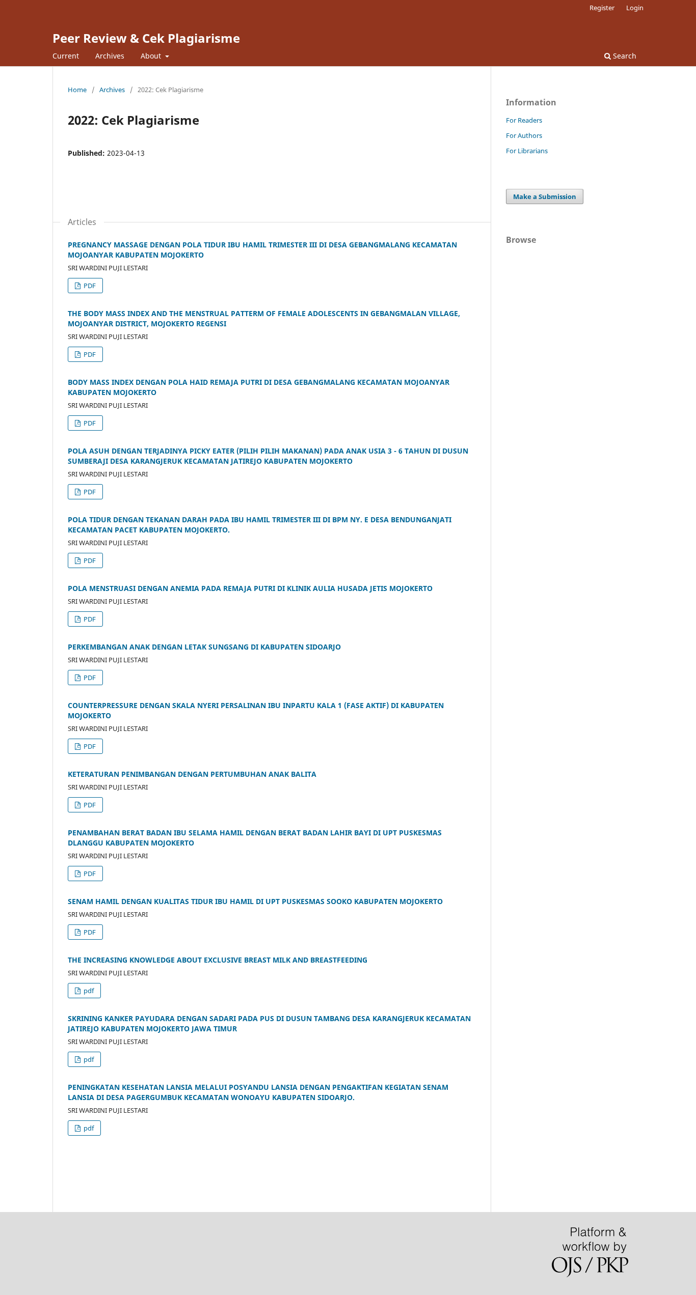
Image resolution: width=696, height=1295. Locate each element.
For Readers (524, 120)
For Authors (524, 135)
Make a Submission (544, 196)
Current (65, 56)
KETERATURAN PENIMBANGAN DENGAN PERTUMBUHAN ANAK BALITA (192, 774)
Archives (109, 56)
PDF (89, 285)
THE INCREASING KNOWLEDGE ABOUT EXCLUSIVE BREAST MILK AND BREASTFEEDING (217, 960)
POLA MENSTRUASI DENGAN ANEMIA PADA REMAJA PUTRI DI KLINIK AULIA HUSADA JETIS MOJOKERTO (250, 588)
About (152, 56)
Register (602, 7)
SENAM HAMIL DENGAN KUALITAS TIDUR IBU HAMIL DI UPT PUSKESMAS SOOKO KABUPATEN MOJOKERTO (255, 901)
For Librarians (527, 150)
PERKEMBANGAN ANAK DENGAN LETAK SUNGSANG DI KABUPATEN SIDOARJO (204, 647)
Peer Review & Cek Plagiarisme (146, 38)
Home (77, 89)
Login (635, 7)
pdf (88, 990)
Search (623, 56)
